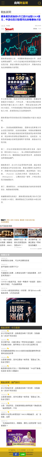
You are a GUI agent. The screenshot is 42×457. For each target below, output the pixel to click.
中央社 (7, 31)
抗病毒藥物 (5, 222)
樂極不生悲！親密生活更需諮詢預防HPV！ (20, 242)
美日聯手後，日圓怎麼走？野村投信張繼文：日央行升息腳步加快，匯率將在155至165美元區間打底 (35, 243)
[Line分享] (23, 454)
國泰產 (22, 220)
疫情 (12, 220)
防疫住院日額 (30, 220)
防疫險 (16, 220)
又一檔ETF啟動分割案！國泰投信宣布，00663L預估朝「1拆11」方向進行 (6, 243)
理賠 (8, 220)
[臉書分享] (16, 454)
